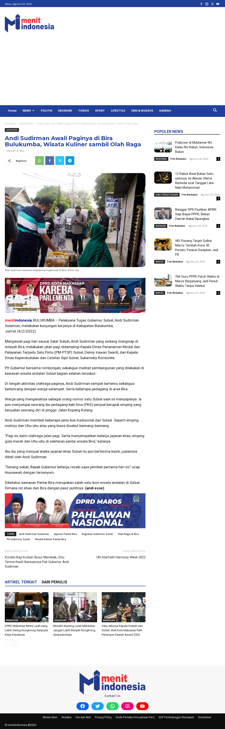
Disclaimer (204, 717)
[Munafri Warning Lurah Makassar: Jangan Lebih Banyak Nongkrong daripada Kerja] (75, 607)
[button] (215, 111)
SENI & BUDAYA (142, 110)
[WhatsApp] (39, 160)
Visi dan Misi (83, 717)
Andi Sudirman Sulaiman (34, 533)
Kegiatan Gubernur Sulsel (97, 533)
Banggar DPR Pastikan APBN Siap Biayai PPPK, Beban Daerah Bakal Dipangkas (195, 214)
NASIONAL (161, 158)
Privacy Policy (103, 717)
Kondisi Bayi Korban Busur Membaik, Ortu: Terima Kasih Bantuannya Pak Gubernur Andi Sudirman (37, 561)
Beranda (10, 123)
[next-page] (14, 643)
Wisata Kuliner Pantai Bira (50, 539)
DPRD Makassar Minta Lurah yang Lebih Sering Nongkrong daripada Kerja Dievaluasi (26, 630)
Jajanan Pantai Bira (65, 533)
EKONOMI (65, 110)
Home (12, 110)
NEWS (27, 110)
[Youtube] (217, 4)
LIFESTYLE (118, 110)
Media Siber (50, 717)
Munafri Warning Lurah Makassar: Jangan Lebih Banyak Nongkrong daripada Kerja (74, 630)
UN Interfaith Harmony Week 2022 (120, 557)
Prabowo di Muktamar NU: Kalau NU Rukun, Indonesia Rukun (194, 147)
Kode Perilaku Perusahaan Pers (135, 717)
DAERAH (165, 110)
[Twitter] (212, 4)
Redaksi (66, 717)
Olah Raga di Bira (128, 533)
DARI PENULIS (54, 582)
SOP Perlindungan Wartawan (176, 717)
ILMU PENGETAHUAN (167, 194)
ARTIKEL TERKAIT (21, 582)
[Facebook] (201, 4)
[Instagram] (206, 4)
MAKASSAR (26, 123)
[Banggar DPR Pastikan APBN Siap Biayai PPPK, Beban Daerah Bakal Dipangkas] (163, 213)
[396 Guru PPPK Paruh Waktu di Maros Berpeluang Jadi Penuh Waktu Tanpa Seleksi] (163, 280)
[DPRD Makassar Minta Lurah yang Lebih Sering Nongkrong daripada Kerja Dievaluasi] (27, 607)
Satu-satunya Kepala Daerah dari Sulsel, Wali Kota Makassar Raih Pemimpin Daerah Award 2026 (122, 630)
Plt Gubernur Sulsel (18, 539)
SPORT (100, 110)
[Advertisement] (112, 72)
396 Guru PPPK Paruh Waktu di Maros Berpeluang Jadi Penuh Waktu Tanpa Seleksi (197, 281)
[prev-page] (7, 643)
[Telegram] (69, 160)
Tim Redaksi (178, 158)
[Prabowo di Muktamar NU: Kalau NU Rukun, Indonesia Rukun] (163, 146)
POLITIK (46, 110)
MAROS (160, 261)
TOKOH (83, 110)
